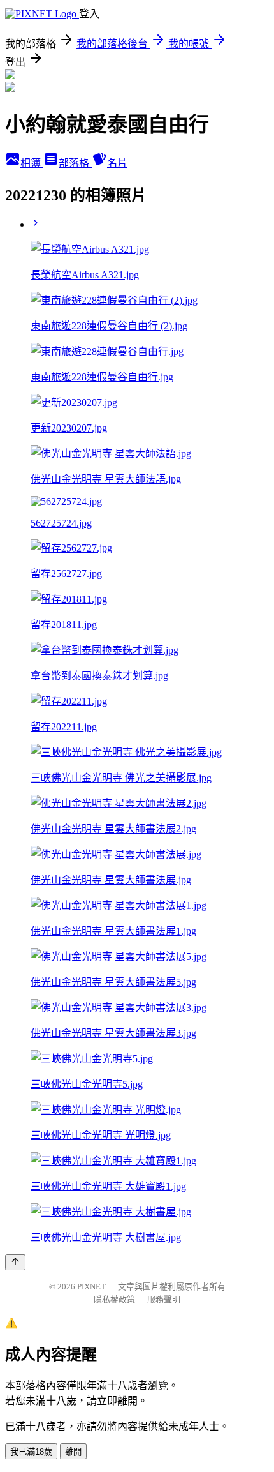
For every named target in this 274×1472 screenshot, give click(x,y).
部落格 (75, 163)
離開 (73, 1452)
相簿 (31, 163)
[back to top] (15, 1262)
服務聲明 (163, 1299)
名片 (117, 163)
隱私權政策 (114, 1299)
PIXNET (91, 1286)
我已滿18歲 (31, 1452)
